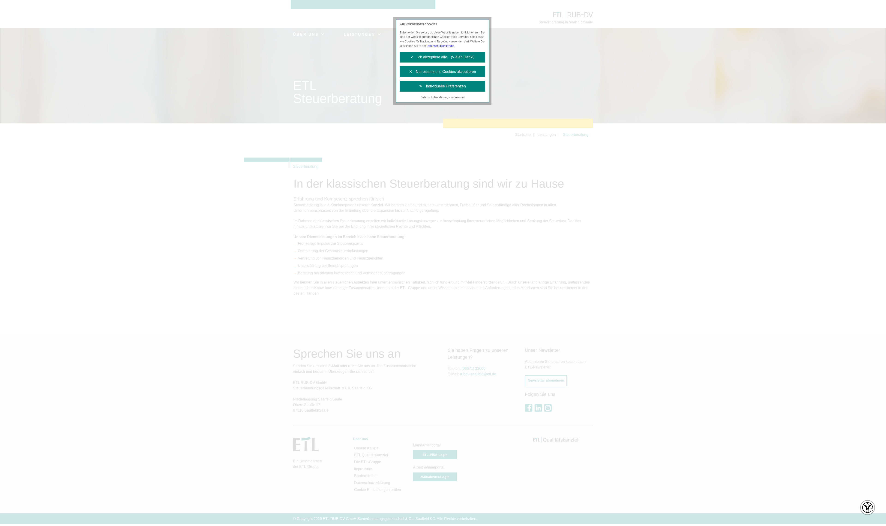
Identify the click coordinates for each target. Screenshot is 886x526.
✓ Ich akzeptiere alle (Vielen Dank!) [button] (442, 57)
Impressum (457, 97)
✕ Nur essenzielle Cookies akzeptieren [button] (442, 72)
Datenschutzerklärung (440, 46)
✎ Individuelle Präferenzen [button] (442, 86)
